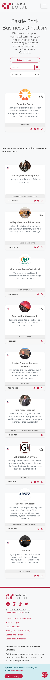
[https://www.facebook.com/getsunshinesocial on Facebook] (35, 129)
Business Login (12, 622)
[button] (25, 59)
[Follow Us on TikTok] (21, 604)
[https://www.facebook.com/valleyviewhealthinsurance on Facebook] (38, 247)
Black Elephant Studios (14, 612)
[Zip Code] (37, 67)
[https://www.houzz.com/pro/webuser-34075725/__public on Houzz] (42, 528)
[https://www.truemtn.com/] (35, 575)
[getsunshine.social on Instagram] (38, 129)
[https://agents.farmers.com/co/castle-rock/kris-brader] (34, 388)
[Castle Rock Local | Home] (14, 5)
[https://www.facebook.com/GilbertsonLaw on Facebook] (35, 482)
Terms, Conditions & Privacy (18, 630)
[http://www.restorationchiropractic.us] (42, 341)
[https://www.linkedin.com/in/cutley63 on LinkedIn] (42, 482)
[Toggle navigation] (44, 6)
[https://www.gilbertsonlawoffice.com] (31, 482)
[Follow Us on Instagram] (15, 604)
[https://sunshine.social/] (31, 129)
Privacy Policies (17, 670)
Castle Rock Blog (13, 626)
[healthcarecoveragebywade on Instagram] (42, 247)
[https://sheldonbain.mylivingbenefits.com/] (42, 435)
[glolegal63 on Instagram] (38, 482)
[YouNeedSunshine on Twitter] (42, 129)
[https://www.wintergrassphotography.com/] (35, 200)
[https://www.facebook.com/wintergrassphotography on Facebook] (38, 200)
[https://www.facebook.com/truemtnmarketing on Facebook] (38, 575)
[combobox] (25, 74)
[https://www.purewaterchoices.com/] (38, 528)
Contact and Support (14, 634)
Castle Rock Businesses (16, 638)
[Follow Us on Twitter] (27, 604)
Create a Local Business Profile (19, 618)
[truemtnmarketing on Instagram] (42, 575)
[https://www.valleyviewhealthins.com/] (35, 247)
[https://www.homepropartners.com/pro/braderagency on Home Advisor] (41, 388)
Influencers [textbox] (24, 74)
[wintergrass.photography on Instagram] (42, 200)
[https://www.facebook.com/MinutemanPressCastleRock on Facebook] (42, 294)
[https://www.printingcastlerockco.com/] (38, 294)
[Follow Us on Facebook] (8, 604)
